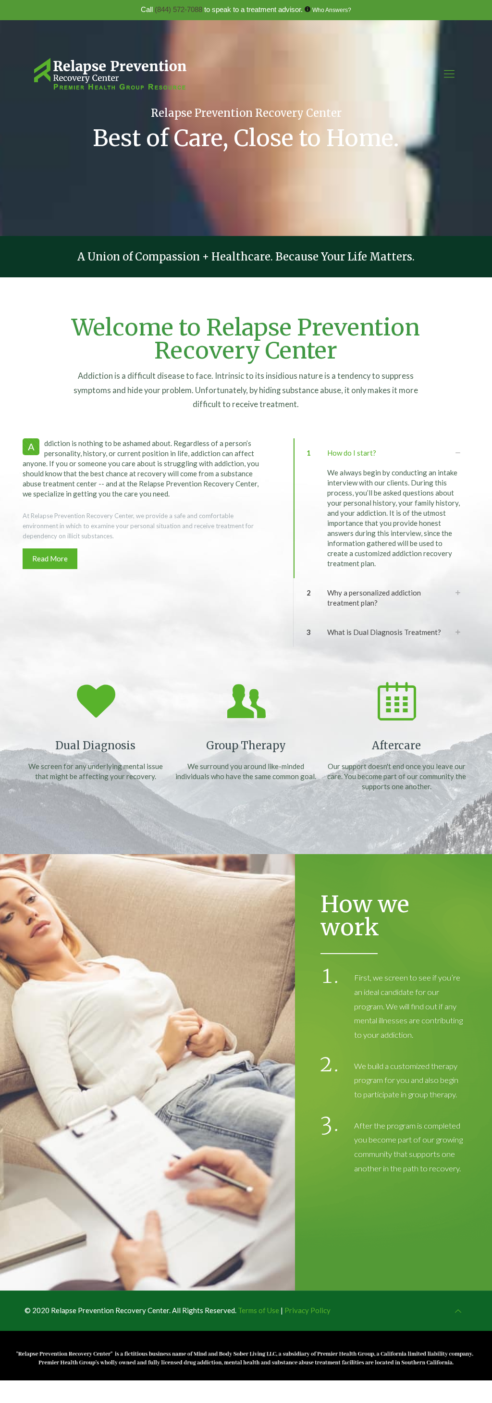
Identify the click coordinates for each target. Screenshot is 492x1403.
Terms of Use (259, 1310)
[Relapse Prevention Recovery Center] (110, 74)
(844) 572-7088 (178, 9)
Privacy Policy (307, 1310)
